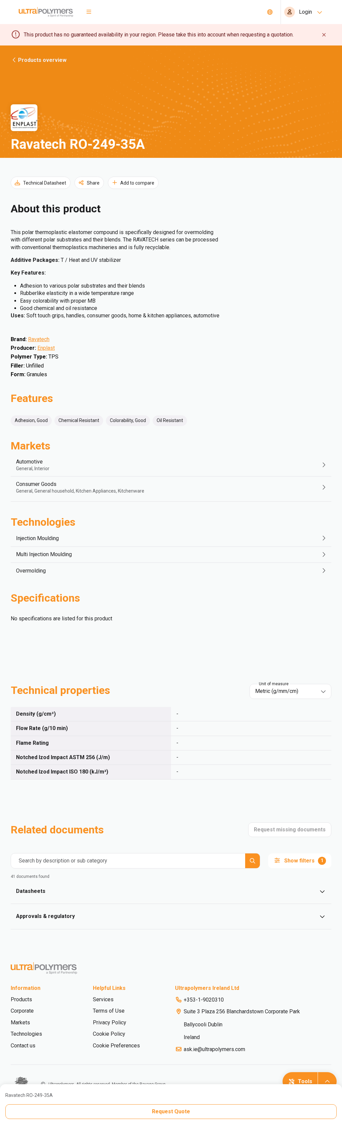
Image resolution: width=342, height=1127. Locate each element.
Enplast (46, 348)
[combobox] (285, 691)
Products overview (42, 60)
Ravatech (38, 339)
